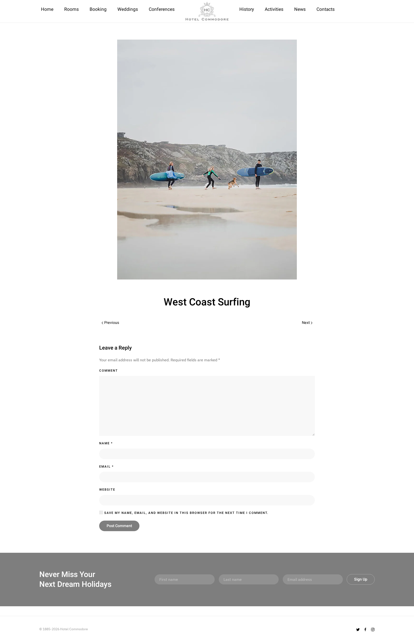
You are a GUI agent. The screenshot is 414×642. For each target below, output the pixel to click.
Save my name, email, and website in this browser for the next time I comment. (186, 513)
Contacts (325, 9)
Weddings (127, 9)
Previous (111, 323)
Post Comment (119, 526)
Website (107, 489)
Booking (98, 9)
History (246, 9)
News (300, 9)
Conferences (162, 9)
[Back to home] (207, 11)
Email (106, 466)
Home (47, 9)
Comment (108, 370)
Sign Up (360, 579)
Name (106, 443)
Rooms (71, 9)
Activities (274, 9)
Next (306, 323)
